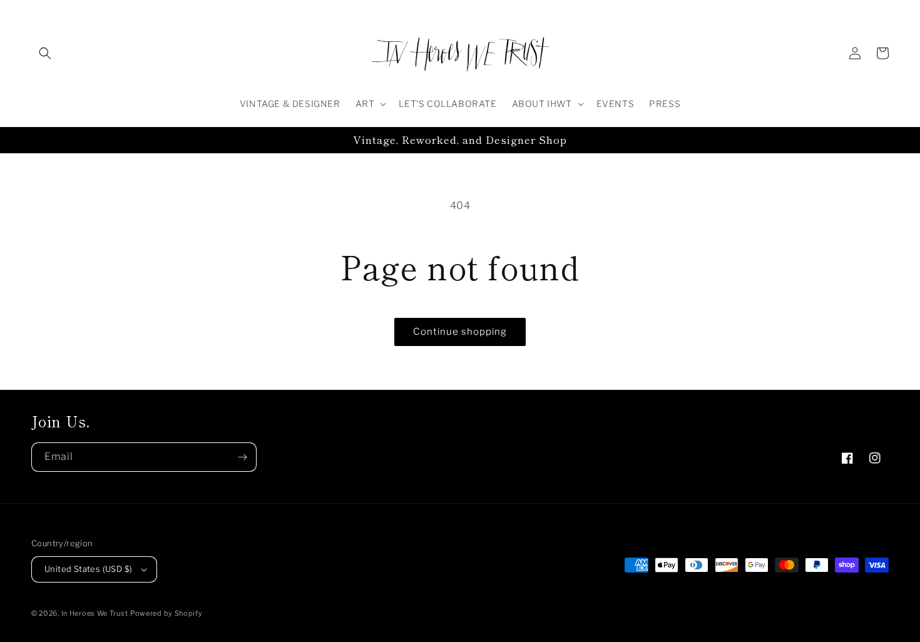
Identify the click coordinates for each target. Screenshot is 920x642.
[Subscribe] (242, 457)
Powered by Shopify (166, 613)
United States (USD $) (88, 569)
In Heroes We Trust (94, 613)
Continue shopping (460, 331)
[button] (45, 53)
